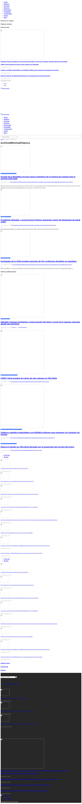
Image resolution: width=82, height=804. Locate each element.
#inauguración (35, 225)
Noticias (6, 6)
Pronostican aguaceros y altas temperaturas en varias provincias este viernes (24, 790)
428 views (13, 225)
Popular (7, 455)
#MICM (27, 437)
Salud (6, 15)
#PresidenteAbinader (42, 225)
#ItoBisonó (23, 437)
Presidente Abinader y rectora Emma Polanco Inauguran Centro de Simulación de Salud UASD (40, 221)
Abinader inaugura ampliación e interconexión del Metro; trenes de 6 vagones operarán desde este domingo (34, 61)
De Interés (9, 173)
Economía (7, 12)
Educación (7, 10)
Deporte (6, 4)
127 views (12, 381)
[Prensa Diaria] (5, 88)
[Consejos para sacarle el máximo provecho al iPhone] (5, 465)
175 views (12, 182)
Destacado (4, 318)
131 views (13, 327)
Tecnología (8, 13)
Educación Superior (6, 216)
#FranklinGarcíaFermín (40, 264)
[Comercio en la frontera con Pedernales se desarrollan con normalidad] (5, 504)
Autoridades (4, 173)
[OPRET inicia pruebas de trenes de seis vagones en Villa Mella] (22, 373)
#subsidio (35, 437)
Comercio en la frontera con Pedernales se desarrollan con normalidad (19, 507)
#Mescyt (47, 264)
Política (6, 8)
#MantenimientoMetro (20, 381)
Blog (5, 17)
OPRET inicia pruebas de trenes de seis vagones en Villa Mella (20, 64)
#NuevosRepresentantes (46, 182)
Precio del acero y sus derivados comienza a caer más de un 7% (17, 481)
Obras (8, 318)
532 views (14, 264)
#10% (18, 264)
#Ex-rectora (38, 182)
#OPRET (26, 381)
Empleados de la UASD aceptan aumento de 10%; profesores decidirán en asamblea (38, 261)
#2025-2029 (17, 182)
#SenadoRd (54, 182)
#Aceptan (21, 264)
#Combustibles (18, 437)
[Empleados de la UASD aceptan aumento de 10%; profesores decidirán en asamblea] (15, 256)
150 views (12, 450)
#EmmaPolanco (32, 182)
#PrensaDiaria (52, 264)
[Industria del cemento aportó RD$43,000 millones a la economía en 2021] (5, 491)
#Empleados (32, 264)
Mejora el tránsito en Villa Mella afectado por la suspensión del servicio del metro (25, 76)
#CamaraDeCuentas (24, 182)
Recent (6, 457)
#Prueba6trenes (31, 381)
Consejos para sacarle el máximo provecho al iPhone (14, 468)
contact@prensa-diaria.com (11, 683)
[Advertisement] (41, 101)
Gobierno (19, 429)
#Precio (31, 437)
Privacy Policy (8, 798)
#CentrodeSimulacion (20, 225)
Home (6, 2)
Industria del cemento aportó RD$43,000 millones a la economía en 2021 (19, 494)
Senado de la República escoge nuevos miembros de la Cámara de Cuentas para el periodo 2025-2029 (38, 178)
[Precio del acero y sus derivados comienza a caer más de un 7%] (5, 478)
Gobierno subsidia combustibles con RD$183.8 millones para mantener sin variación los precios (30, 70)
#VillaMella (26, 450)
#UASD (57, 182)
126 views (12, 437)
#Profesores (58, 264)
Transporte (15, 374)
